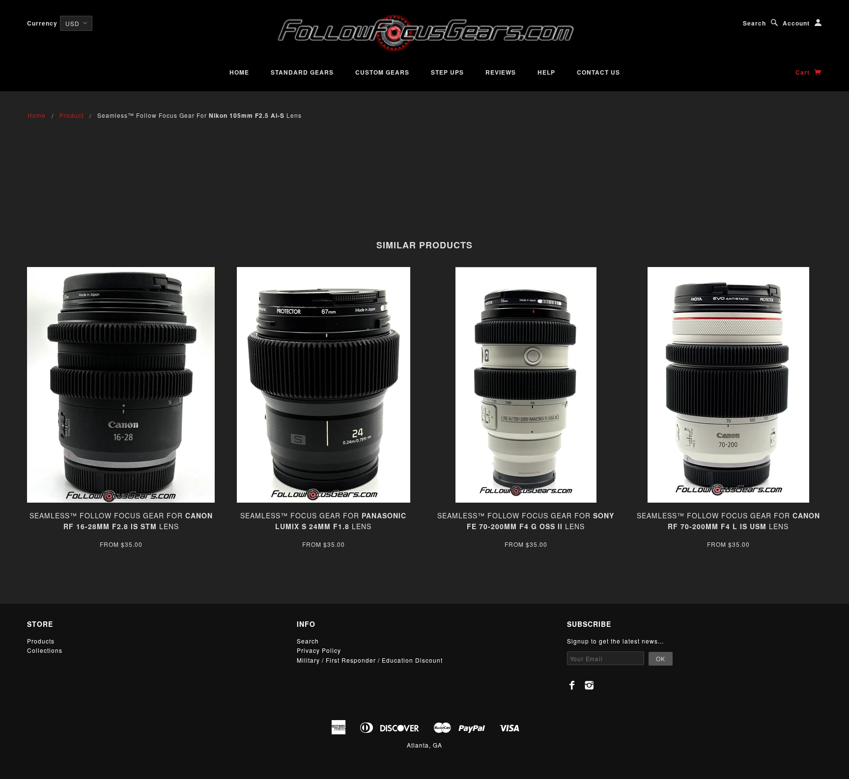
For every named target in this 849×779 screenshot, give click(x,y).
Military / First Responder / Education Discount (370, 660)
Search (754, 23)
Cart (803, 72)
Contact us (598, 72)
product (71, 115)
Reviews (500, 72)
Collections (44, 650)
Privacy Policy (319, 650)
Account (796, 23)
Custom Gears (382, 72)
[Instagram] (589, 685)
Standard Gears (302, 72)
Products (41, 641)
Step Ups (447, 72)
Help (546, 72)
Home (239, 72)
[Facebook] (572, 685)
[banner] (424, 33)
